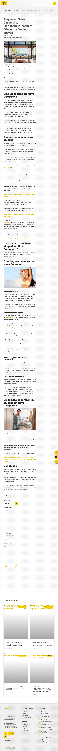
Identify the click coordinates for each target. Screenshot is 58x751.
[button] (16, 566)
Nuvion (52, 747)
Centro (12, 362)
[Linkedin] (9, 733)
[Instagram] (12, 733)
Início (6, 10)
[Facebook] (5, 733)
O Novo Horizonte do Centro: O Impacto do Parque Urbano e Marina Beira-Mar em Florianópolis (42, 644)
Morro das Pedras (9, 327)
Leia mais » (8, 648)
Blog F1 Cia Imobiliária (14, 10)
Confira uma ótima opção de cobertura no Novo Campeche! (19, 239)
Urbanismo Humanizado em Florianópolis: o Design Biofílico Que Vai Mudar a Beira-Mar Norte (15, 644)
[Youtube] (5, 736)
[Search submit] (16, 503)
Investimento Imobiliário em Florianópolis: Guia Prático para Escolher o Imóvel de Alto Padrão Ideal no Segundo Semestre (41, 689)
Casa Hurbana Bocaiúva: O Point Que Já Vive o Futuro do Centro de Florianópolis (15, 688)
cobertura (7, 222)
